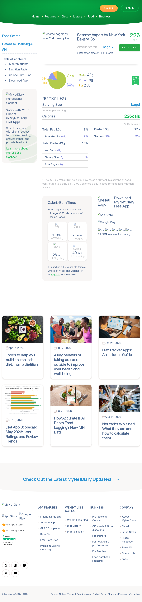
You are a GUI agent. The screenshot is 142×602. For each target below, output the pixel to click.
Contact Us (128, 553)
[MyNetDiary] (22, 7)
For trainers (99, 535)
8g (86, 80)
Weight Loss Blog (77, 520)
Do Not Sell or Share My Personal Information (116, 594)
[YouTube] (15, 573)
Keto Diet (45, 534)
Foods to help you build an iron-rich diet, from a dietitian (22, 360)
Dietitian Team (75, 531)
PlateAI (126, 526)
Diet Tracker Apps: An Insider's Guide (117, 352)
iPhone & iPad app (50, 516)
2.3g (85, 85)
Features (50, 16)
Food (90, 16)
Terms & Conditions (77, 594)
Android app (47, 522)
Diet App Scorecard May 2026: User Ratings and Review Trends (22, 434)
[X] (6, 573)
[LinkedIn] (15, 565)
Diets (64, 16)
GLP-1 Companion (50, 528)
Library (77, 16)
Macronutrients (18, 64)
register (55, 274)
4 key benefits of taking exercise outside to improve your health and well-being (69, 364)
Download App (18, 80)
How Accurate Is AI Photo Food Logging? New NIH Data (69, 425)
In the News (129, 532)
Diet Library (74, 525)
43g (86, 75)
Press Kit (127, 547)
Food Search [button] (11, 36)
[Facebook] (6, 565)
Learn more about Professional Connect (17, 153)
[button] (116, 215)
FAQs (125, 559)
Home (36, 16)
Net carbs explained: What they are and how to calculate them (118, 431)
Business (105, 16)
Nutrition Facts (18, 69)
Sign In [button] (129, 8)
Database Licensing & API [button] (17, 46)
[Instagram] (24, 565)
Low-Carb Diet (49, 539)
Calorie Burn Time (20, 75)
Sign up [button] (109, 8)
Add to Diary (129, 47)
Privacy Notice (58, 594)
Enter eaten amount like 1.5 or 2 (95, 52)
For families (99, 551)
